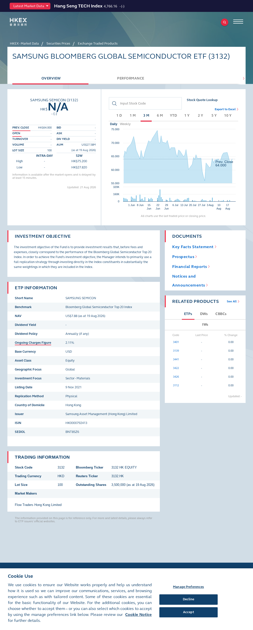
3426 (176, 376)
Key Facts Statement (193, 246)
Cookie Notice (138, 614)
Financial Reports (189, 266)
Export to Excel (225, 109)
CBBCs (221, 314)
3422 (176, 368)
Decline (188, 599)
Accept (188, 612)
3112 (176, 385)
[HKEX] (26, 21)
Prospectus (183, 256)
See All (232, 301)
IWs (205, 324)
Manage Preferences (188, 587)
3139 (176, 350)
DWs (204, 314)
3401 (176, 342)
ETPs (188, 314)
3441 (176, 359)
